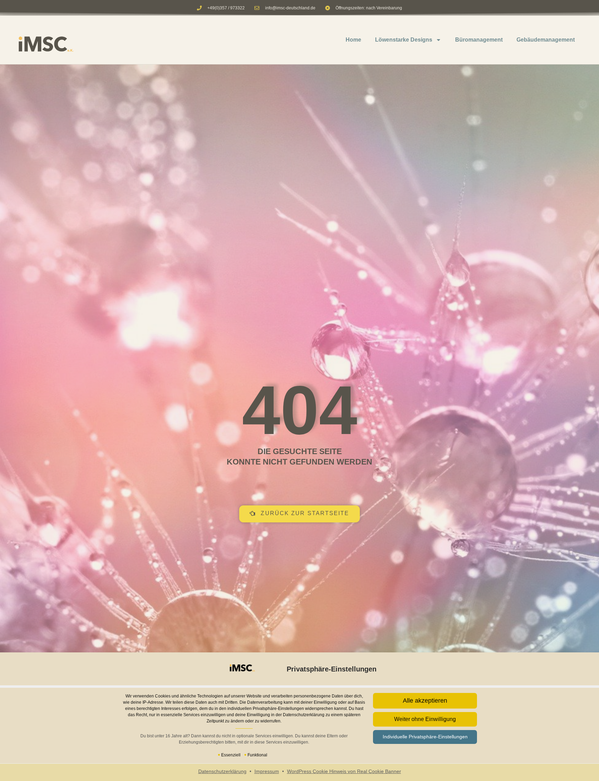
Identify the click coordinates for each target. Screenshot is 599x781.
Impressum (266, 771)
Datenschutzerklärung (222, 771)
